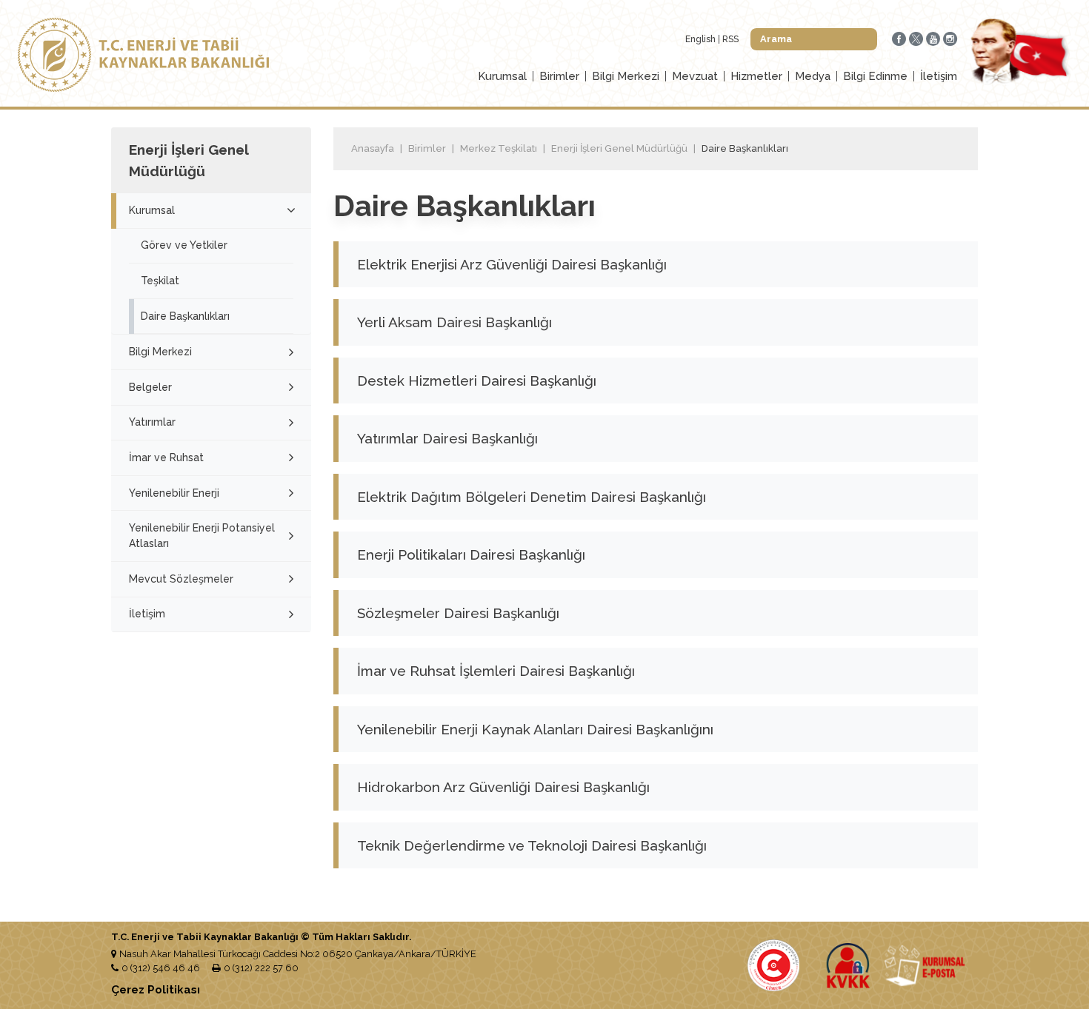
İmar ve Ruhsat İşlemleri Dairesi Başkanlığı (496, 671)
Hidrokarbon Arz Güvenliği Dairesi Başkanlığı (503, 787)
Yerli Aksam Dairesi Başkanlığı (454, 322)
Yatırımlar (152, 422)
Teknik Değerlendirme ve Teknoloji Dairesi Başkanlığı (532, 845)
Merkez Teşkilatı (498, 148)
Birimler (559, 76)
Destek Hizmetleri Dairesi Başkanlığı (476, 380)
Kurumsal (502, 76)
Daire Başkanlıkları (185, 316)
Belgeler (150, 387)
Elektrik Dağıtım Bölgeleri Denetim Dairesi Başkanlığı (531, 497)
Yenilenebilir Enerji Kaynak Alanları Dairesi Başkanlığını (535, 729)
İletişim (938, 76)
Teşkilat (160, 280)
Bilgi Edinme (875, 76)
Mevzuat (695, 76)
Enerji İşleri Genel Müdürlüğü (619, 148)
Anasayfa (372, 148)
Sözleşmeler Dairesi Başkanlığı (458, 613)
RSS (730, 39)
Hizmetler (756, 76)
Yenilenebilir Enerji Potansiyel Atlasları (202, 535)
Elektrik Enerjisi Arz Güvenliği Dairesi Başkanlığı (512, 264)
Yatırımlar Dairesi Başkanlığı (447, 438)
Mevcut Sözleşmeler (181, 579)
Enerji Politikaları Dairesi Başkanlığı (471, 554)
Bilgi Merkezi (625, 76)
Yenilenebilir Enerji (174, 493)
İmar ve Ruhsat (166, 457)
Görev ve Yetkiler (184, 245)
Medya (812, 76)
